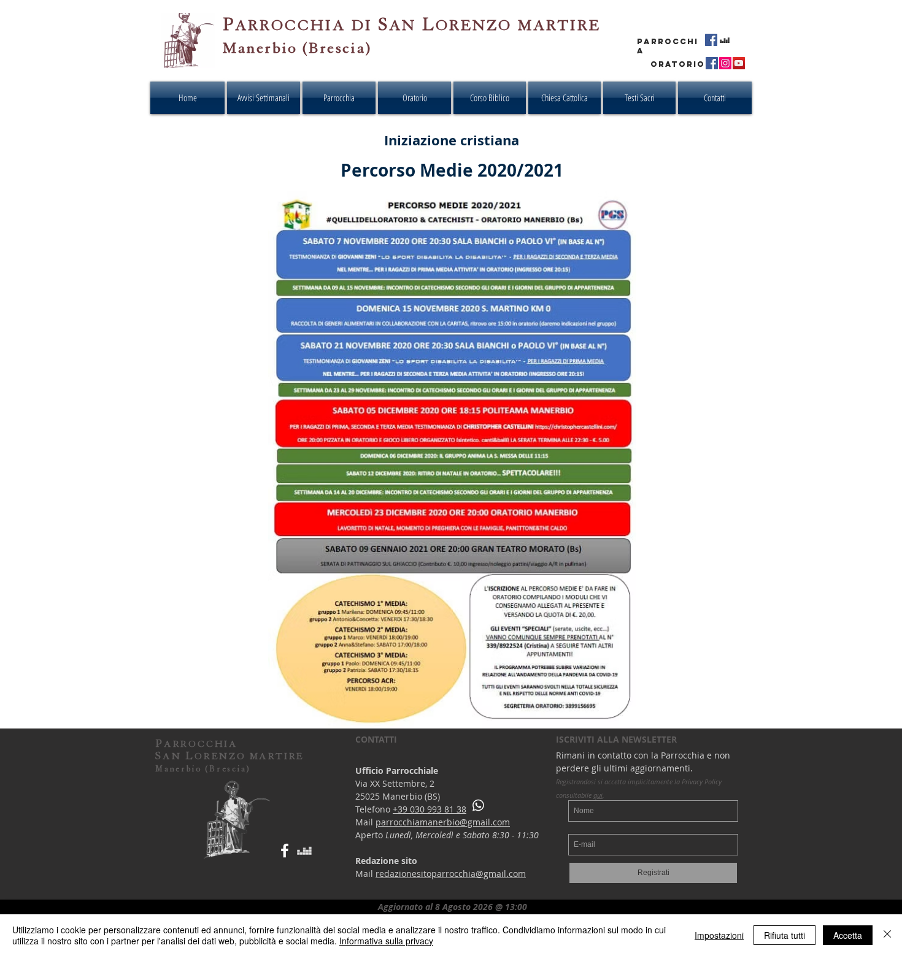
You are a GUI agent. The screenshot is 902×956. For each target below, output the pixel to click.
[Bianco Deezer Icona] (304, 850)
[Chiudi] (887, 935)
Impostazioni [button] (719, 935)
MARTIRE (559, 25)
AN (402, 25)
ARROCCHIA (290, 25)
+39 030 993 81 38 (429, 809)
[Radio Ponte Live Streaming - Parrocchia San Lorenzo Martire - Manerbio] (725, 40)
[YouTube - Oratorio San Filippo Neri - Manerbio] (739, 63)
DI (365, 25)
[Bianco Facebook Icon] (285, 850)
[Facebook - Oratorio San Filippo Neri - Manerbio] (712, 63)
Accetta (847, 935)
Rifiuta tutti (784, 935)
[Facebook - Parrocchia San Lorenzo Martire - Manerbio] (711, 40)
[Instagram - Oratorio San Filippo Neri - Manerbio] (725, 63)
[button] (489, 98)
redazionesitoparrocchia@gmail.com (451, 873)
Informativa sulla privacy (386, 941)
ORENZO (474, 25)
